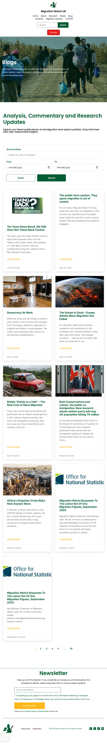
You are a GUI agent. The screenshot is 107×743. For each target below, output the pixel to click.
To (56, 162)
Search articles (14, 149)
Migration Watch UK (53, 11)
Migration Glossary (54, 19)
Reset (21, 178)
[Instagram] (98, 728)
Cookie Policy (43, 711)
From (9, 162)
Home (35, 16)
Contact (69, 19)
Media (63, 16)
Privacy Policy (30, 711)
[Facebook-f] (91, 728)
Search (63, 25)
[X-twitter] (94, 728)
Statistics (39, 19)
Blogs (70, 16)
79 (71, 648)
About (43, 16)
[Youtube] (102, 728)
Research (53, 16)
